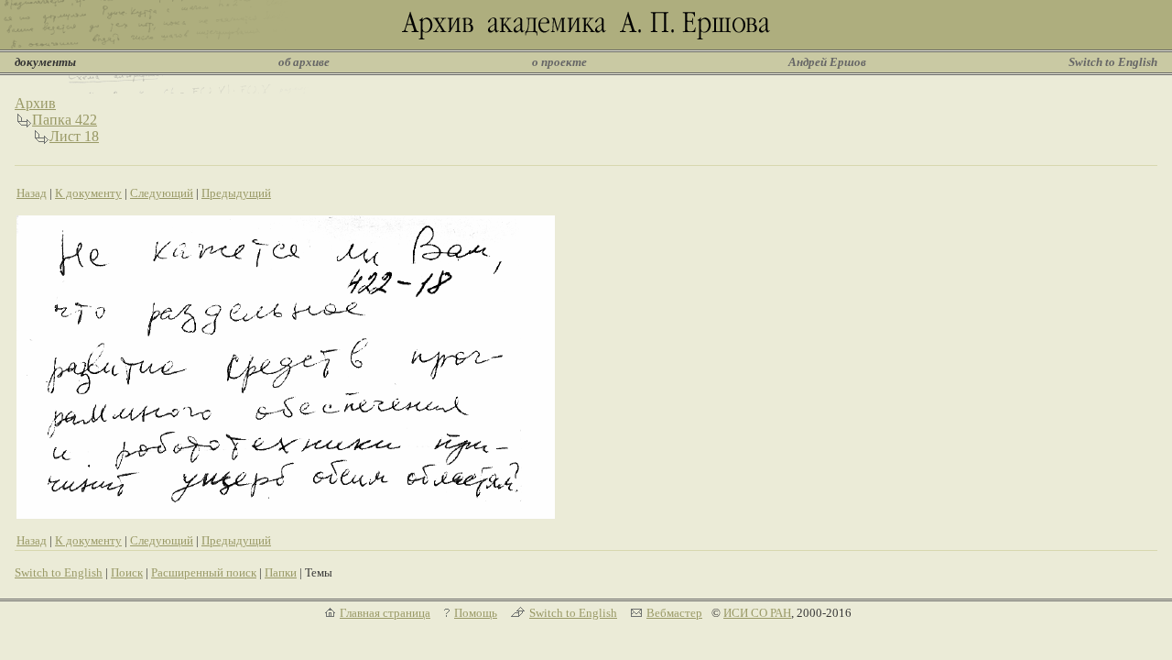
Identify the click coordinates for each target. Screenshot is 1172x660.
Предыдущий (236, 193)
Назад (31, 193)
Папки (281, 572)
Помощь (475, 613)
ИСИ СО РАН (757, 613)
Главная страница (385, 613)
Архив (35, 103)
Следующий (161, 193)
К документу (88, 193)
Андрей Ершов (827, 62)
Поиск (127, 572)
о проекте (559, 62)
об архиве (304, 62)
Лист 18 (74, 136)
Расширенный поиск (203, 572)
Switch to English (1113, 62)
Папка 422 (64, 119)
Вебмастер (674, 613)
